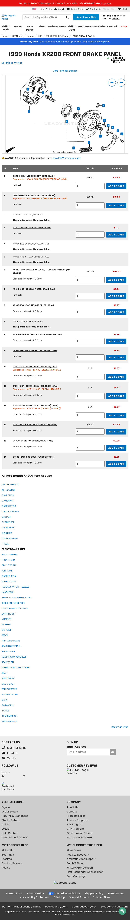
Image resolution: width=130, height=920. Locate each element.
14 (121, 134)
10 (112, 127)
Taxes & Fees (116, 893)
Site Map (59, 897)
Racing (6, 867)
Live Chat (111, 9)
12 (66, 121)
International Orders (14, 837)
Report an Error (119, 727)
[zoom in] (112, 83)
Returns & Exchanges (15, 816)
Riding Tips (8, 850)
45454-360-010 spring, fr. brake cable (35, 350)
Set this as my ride (12, 62)
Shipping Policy (94, 893)
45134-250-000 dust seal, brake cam (34, 289)
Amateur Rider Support (81, 859)
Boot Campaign (76, 876)
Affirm (6, 824)
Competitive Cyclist (84, 906)
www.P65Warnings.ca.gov (67, 158)
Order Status (10, 811)
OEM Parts (17, 36)
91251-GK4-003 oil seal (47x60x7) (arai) (35, 366)
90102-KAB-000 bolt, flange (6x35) (33, 457)
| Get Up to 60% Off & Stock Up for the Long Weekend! (65, 41)
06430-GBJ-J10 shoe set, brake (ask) (34, 176)
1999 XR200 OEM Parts (57, 36)
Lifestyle (7, 859)
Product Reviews (12, 863)
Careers (72, 811)
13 (104, 120)
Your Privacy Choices (67, 893)
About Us (72, 807)
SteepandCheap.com (114, 906)
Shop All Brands (79, 897)
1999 (40, 36)
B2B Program (75, 824)
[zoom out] (121, 83)
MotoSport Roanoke (79, 837)
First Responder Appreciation (85, 872)
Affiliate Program (77, 820)
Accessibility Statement (35, 897)
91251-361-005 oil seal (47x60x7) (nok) (35, 424)
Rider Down (74, 850)
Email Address (76, 747)
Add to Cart (116, 186)
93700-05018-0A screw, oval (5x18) (33, 440)
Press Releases (76, 816)
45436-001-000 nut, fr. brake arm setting (37, 334)
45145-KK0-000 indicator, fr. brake (33, 305)
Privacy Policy (35, 893)
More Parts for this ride (65, 70)
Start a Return (10, 820)
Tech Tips (8, 855)
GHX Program (75, 829)
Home (5, 36)
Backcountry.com (56, 906)
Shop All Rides (101, 897)
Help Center (9, 833)
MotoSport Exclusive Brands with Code (65, 3)
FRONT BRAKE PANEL (83, 36)
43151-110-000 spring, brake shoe (32, 227)
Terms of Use (14, 893)
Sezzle (6, 829)
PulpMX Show (75, 863)
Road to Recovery (78, 855)
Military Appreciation (80, 867)
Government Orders (79, 833)
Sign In (6, 807)
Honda (30, 36)
